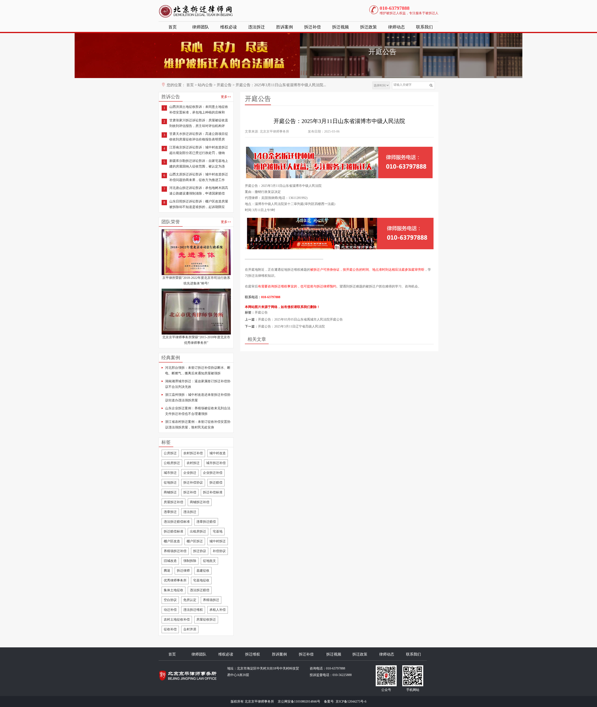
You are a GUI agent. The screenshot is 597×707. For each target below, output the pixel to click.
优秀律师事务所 (175, 580)
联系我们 (424, 27)
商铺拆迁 (170, 492)
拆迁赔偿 (215, 482)
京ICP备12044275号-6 (351, 701)
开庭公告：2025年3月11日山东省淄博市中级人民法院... (281, 85)
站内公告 (205, 85)
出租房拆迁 (198, 531)
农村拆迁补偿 (193, 453)
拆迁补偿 (312, 27)
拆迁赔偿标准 (173, 531)
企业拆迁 (189, 473)
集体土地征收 (173, 590)
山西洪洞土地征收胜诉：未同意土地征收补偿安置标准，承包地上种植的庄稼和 (198, 109)
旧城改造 (170, 561)
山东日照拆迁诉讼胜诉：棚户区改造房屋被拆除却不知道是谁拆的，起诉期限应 (198, 204)
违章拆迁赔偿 (206, 521)
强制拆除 (189, 561)
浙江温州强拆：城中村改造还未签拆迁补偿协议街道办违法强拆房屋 (197, 397)
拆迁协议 (199, 551)
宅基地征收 (201, 580)
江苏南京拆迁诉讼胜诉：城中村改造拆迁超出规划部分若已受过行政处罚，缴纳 (198, 150)
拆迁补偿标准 (212, 492)
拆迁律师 (183, 570)
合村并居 (189, 629)
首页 (172, 27)
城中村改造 (217, 453)
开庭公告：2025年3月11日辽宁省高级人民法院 (291, 326)
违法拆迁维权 (193, 609)
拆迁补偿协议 (193, 482)
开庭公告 (224, 85)
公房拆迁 (170, 453)
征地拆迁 (170, 482)
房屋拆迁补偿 (173, 502)
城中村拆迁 (217, 541)
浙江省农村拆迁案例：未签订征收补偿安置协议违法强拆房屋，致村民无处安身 (197, 424)
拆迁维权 (252, 654)
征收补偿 (170, 629)
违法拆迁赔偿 (199, 590)
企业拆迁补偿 (212, 473)
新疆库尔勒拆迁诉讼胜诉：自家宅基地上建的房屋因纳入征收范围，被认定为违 (198, 163)
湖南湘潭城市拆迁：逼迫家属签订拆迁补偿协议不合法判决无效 (197, 384)
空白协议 (170, 600)
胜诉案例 (284, 27)
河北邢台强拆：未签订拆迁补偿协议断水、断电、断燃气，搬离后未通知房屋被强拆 (197, 370)
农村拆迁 (193, 463)
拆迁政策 (368, 27)
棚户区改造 (172, 541)
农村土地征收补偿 (177, 619)
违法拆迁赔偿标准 (177, 521)
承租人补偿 (217, 609)
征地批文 (209, 561)
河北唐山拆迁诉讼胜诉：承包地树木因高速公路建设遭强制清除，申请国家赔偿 (198, 190)
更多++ (226, 97)
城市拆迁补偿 (216, 463)
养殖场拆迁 (211, 600)
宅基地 (217, 531)
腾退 (167, 570)
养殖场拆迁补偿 (175, 551)
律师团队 (200, 27)
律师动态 (396, 27)
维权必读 (228, 27)
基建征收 (202, 570)
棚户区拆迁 (195, 541)
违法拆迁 (256, 27)
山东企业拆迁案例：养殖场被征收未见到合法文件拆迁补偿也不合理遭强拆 (197, 411)
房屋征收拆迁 (206, 619)
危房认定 (189, 600)
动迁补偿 (170, 609)
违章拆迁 (170, 512)
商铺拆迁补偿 (199, 502)
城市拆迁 (170, 473)
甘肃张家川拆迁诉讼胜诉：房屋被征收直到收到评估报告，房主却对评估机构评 (198, 123)
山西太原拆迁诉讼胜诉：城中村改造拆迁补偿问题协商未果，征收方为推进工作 (198, 177)
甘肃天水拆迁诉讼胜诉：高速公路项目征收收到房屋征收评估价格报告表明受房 (198, 136)
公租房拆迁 (172, 463)
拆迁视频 (340, 27)
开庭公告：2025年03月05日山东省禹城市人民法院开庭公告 (300, 319)
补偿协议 (219, 551)
